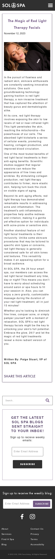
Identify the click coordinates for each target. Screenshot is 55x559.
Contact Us (37, 529)
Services (6, 534)
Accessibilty (37, 544)
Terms (34, 539)
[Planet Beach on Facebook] (22, 516)
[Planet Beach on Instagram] (32, 516)
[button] (41, 5)
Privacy (35, 534)
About (5, 529)
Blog (4, 544)
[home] (14, 5)
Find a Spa (8, 539)
